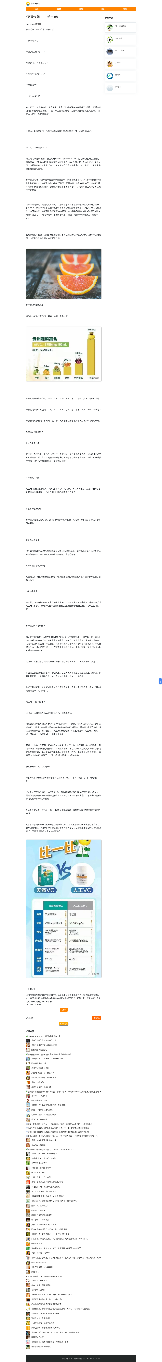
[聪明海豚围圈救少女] (35, 1036)
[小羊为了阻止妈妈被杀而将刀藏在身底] (42, 1128)
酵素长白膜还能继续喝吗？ (42, 1215)
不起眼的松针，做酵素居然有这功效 (45, 1186)
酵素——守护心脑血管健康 (42, 1110)
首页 (37, 9)
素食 (59, 8)
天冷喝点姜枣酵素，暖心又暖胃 (43, 1077)
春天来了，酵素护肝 (39, 1145)
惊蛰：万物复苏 (37, 1082)
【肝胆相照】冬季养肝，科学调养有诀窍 (47, 1058)
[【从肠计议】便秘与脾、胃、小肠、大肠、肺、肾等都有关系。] (28, 1332)
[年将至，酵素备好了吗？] (28, 1068)
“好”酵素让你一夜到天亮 (41, 1346)
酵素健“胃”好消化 (38, 1210)
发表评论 (97, 1018)
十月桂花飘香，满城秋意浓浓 (42, 1323)
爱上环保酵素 (120, 26)
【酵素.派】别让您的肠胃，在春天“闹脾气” (48, 1196)
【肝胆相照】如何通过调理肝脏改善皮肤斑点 (49, 1105)
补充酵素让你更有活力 (40, 1163)
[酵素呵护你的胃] (28, 1337)
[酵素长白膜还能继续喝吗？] (28, 1215)
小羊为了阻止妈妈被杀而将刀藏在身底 (74, 1128)
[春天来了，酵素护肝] (28, 1145)
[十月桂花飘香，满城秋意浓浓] (28, 1323)
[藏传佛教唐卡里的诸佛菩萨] (38, 1054)
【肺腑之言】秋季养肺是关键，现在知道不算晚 (49, 1342)
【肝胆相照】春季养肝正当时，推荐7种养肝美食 (50, 1234)
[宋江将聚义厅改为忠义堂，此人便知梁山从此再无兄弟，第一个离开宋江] (28, 1239)
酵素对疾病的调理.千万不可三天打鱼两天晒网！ (50, 1229)
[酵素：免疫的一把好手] (28, 1205)
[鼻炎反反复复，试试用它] (28, 1087)
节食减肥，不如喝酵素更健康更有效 (45, 1313)
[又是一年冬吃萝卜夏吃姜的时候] (28, 1140)
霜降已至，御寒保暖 (39, 1119)
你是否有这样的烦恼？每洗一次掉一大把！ (48, 1299)
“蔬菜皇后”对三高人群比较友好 (43, 1158)
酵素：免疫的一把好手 (40, 1205)
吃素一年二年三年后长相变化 (63, 1149)
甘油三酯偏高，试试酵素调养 (42, 1267)
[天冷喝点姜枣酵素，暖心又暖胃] (28, 1077)
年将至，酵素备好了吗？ (41, 1068)
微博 (125, 9)
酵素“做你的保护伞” (39, 1262)
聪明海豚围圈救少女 (53, 1036)
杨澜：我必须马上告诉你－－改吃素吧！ (76, 1124)
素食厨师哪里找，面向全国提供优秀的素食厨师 (44, 1276)
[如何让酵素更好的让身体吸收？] (28, 1224)
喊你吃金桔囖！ (37, 1243)
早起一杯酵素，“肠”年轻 (41, 1253)
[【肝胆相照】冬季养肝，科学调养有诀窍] (28, 1058)
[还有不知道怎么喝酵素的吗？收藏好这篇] (28, 1182)
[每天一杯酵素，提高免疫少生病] (28, 1114)
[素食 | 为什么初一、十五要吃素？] (28, 1153)
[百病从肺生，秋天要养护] (28, 1318)
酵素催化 (34, 1272)
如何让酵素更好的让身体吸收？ (43, 1224)
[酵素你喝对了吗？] (28, 1172)
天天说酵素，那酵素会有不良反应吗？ (46, 1327)
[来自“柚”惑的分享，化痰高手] (28, 1073)
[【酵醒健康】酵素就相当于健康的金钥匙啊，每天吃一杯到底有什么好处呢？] (28, 1309)
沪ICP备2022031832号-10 (91, 1359)
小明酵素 (38, 24)
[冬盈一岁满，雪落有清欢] (28, 1285)
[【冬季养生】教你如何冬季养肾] (28, 1040)
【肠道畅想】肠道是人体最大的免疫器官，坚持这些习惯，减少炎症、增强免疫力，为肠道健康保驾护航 (72, 1257)
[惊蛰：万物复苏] (28, 1082)
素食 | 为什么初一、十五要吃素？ (44, 1153)
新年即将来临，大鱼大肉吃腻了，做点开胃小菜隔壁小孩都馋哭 (56, 1248)
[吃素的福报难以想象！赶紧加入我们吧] (42, 1132)
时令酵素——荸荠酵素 (40, 1220)
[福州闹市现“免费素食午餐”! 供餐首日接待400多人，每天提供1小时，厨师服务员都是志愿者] (63, 1091)
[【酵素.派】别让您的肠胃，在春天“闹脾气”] (28, 1196)
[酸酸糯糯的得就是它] (28, 1050)
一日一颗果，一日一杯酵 (41, 1177)
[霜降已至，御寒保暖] (28, 1119)
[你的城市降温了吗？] (28, 1100)
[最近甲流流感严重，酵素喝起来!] (28, 1045)
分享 (160, 681)
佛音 (103, 9)
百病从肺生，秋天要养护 (41, 1318)
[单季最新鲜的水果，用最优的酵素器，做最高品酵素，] (28, 1294)
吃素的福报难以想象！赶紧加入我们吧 (74, 1132)
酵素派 (118, 74)
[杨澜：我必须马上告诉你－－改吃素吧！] (43, 1124)
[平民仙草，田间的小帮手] (28, 1168)
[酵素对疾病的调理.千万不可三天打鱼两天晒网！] (28, 1229)
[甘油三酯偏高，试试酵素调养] (28, 1267)
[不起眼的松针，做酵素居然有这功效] (28, 1186)
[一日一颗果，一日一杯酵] (28, 1177)
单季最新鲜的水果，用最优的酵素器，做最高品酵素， (52, 1294)
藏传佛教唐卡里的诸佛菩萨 (60, 1054)
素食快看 (118, 38)
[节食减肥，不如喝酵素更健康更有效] (28, 1313)
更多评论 (63, 1024)
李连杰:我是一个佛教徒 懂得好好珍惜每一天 (80, 1136)
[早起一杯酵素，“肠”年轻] (28, 1253)
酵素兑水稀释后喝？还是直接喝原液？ (46, 1304)
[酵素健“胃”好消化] (28, 1210)
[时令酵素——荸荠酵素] (28, 1220)
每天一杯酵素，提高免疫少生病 (43, 1114)
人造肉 (118, 62)
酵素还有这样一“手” (39, 1063)
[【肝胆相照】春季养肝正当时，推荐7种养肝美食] (28, 1234)
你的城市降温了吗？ (39, 1100)
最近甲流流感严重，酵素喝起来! (44, 1045)
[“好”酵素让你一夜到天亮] (28, 1346)
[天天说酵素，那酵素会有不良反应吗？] (28, 1327)
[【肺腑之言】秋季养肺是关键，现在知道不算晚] (28, 1342)
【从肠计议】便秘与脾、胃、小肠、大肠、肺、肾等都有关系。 (56, 1332)
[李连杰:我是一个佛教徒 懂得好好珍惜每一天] (44, 1136)
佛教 (81, 9)
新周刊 (118, 87)
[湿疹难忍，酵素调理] (28, 1280)
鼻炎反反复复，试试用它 (41, 1087)
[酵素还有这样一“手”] (28, 1063)
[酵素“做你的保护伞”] (28, 1262)
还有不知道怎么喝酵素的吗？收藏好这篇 (47, 1182)
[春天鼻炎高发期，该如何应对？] (28, 1191)
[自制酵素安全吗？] (28, 1290)
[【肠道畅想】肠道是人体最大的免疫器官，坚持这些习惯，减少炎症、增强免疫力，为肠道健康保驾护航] (28, 1257)
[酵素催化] (28, 1272)
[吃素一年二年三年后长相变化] (39, 1149)
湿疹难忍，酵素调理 (39, 1280)
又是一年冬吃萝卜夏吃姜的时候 (43, 1140)
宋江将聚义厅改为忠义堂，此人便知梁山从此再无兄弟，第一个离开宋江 (59, 1239)
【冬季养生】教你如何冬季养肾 (43, 1040)
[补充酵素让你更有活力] (28, 1163)
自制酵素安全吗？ (38, 1290)
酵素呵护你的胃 (37, 1337)
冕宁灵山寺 (119, 50)
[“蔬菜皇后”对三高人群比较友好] (28, 1158)
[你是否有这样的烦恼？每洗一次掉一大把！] (28, 1299)
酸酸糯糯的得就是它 (39, 1050)
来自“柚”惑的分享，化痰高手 (42, 1073)
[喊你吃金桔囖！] (28, 1243)
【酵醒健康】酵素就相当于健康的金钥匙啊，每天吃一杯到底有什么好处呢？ (61, 1309)
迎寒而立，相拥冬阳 (39, 1095)
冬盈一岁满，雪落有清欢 (41, 1285)
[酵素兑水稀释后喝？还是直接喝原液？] (28, 1304)
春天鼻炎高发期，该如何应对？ (43, 1191)
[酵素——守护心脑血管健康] (28, 1110)
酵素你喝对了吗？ (38, 1172)
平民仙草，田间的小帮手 (41, 1168)
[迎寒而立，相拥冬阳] (28, 1095)
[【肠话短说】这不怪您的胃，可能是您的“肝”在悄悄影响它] (28, 1201)
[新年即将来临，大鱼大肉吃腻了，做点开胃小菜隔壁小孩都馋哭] (28, 1248)
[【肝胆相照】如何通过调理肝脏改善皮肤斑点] (28, 1105)
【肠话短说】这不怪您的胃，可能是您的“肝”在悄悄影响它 (54, 1201)
